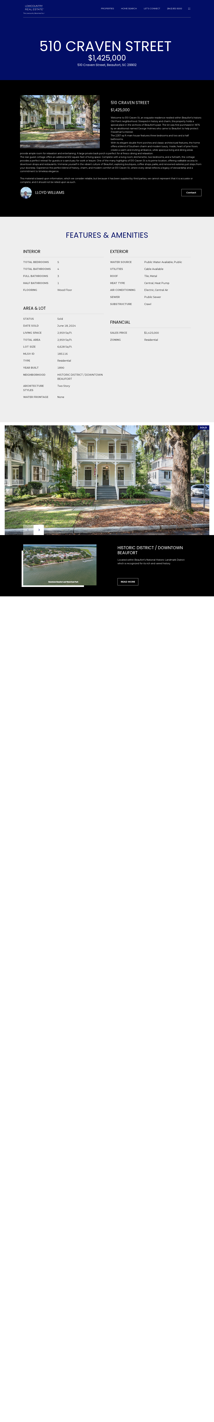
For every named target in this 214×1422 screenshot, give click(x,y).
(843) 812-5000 (174, 8)
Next (39, 530)
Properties (107, 8)
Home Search (129, 8)
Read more (128, 581)
